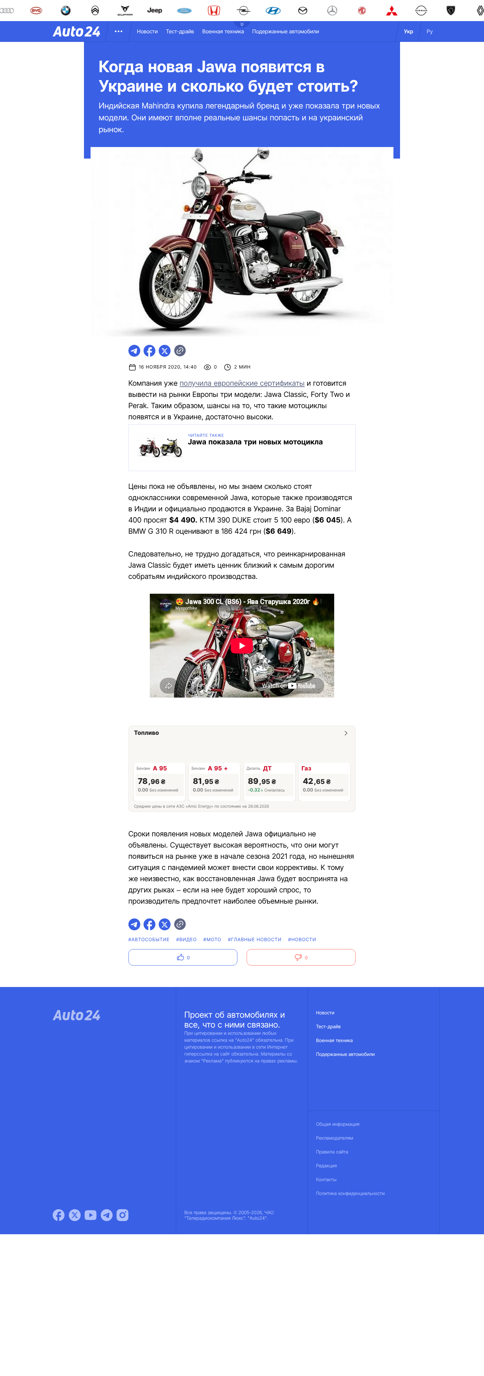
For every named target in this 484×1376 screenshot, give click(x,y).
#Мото (212, 939)
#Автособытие (149, 939)
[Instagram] (122, 1215)
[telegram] (134, 351)
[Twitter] (75, 1215)
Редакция (326, 1166)
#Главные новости (255, 939)
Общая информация (338, 1124)
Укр (408, 31)
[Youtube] (90, 1215)
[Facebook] (59, 1215)
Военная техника (223, 31)
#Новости (302, 939)
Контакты (326, 1179)
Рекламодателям (334, 1138)
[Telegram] (107, 1215)
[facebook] (149, 351)
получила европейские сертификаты (242, 383)
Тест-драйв (180, 31)
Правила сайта (332, 1152)
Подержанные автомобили (285, 31)
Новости (147, 31)
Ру (430, 31)
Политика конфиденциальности (350, 1193)
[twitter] (165, 351)
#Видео (186, 939)
